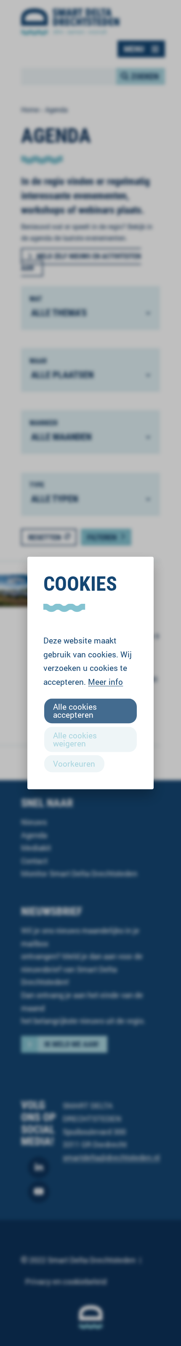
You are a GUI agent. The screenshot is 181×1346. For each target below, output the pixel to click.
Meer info (105, 681)
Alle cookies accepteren (75, 710)
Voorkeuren (74, 763)
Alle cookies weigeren (75, 739)
